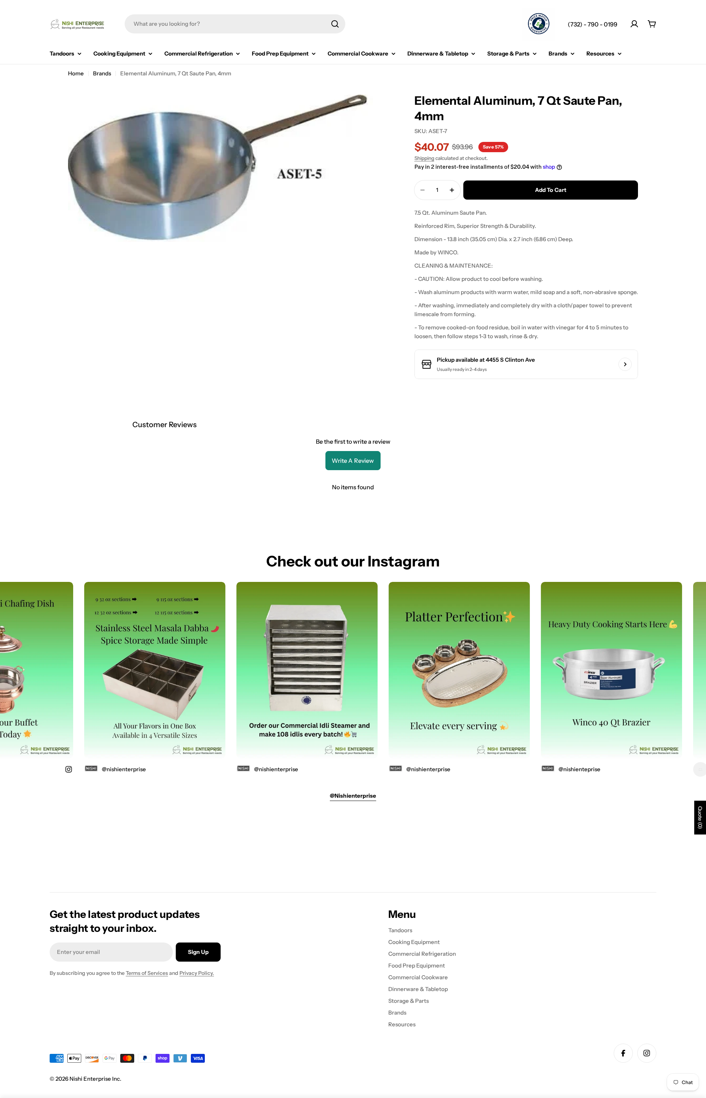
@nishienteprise (557, 769)
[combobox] (235, 23)
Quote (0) (700, 817)
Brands (102, 73)
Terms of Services (147, 973)
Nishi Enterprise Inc (94, 1078)
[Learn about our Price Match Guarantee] (538, 24)
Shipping (424, 158)
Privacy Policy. (196, 973)
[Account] (634, 23)
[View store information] (625, 364)
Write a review (353, 460)
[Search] (335, 23)
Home (76, 73)
